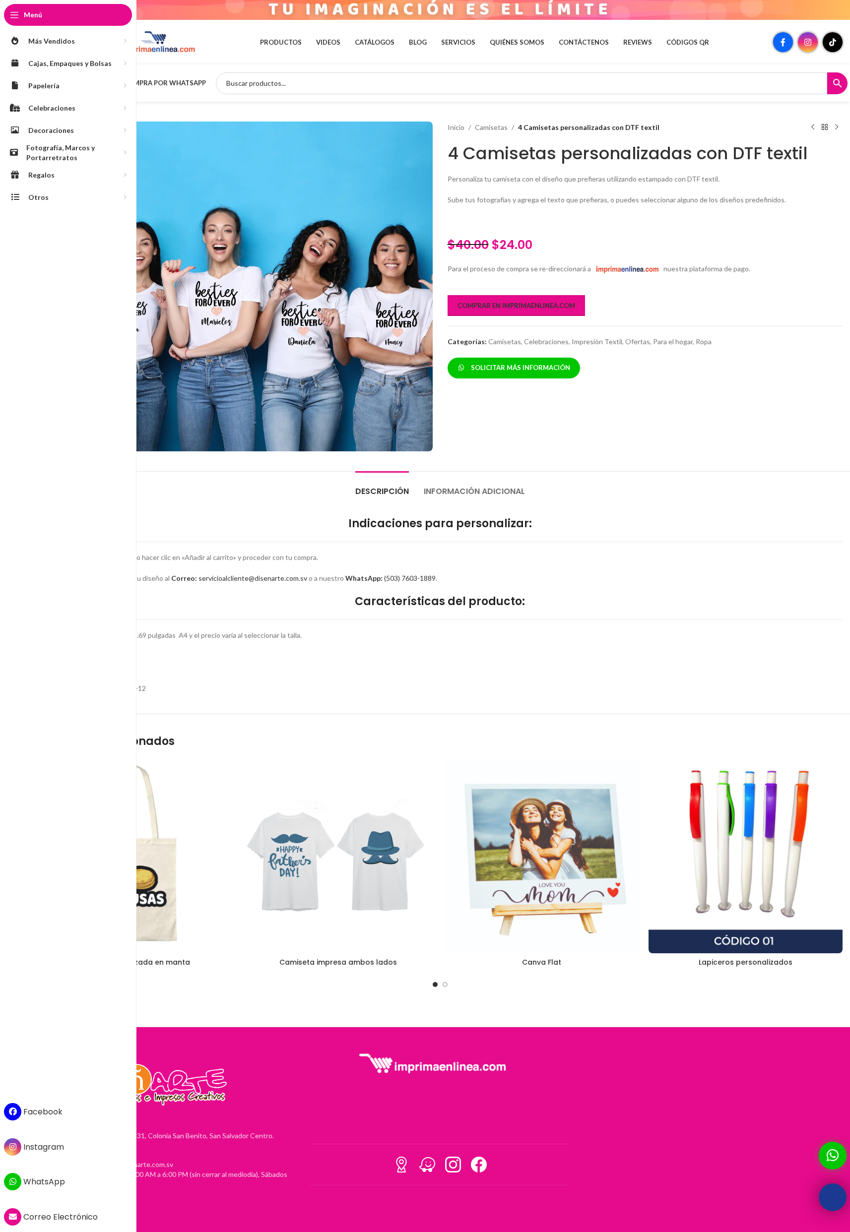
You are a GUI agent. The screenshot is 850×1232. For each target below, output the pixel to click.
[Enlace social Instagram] (808, 42)
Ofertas (637, 341)
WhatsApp (43, 1181)
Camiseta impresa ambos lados (338, 962)
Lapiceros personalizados (745, 962)
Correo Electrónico (59, 1217)
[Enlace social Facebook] (783, 42)
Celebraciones (546, 341)
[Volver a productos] (825, 127)
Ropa (704, 341)
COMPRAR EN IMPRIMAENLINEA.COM (516, 305)
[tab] (382, 486)
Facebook (42, 1111)
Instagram (42, 1147)
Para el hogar (673, 341)
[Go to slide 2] (445, 984)
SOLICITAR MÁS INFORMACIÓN (519, 367)
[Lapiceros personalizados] (746, 856)
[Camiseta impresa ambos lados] (338, 856)
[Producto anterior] (813, 127)
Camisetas (491, 127)
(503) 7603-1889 (390, 578)
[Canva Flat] (542, 856)
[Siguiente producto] (837, 127)
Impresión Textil (597, 341)
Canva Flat (541, 962)
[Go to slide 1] (435, 984)
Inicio (456, 127)
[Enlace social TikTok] (833, 42)
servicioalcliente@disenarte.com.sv (239, 578)
